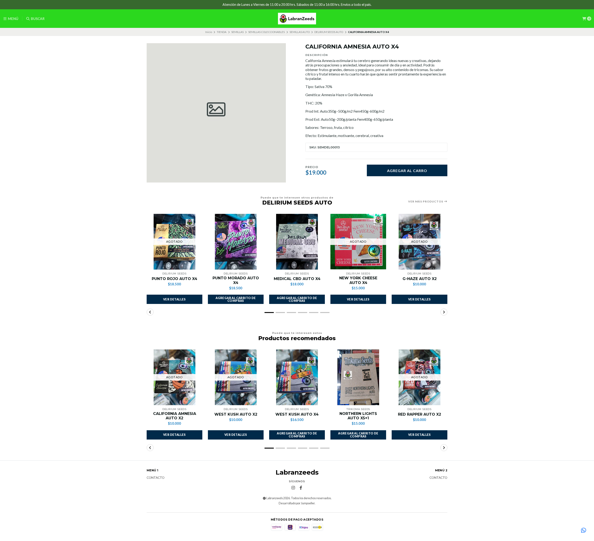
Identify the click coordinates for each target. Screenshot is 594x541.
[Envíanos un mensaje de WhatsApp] (583, 530)
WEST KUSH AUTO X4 (297, 414)
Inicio (208, 31)
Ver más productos (426, 201)
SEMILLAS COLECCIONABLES (266, 31)
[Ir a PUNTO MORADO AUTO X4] (236, 242)
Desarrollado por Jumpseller (297, 503)
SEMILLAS (237, 31)
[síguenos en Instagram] (293, 488)
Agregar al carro (407, 170)
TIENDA (221, 31)
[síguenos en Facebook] (300, 488)
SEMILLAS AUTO (300, 31)
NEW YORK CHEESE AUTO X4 (358, 280)
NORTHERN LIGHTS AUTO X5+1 (358, 415)
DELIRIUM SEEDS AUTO (328, 31)
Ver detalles (174, 299)
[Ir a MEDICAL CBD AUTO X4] (297, 242)
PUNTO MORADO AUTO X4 (236, 280)
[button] (236, 299)
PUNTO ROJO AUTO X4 (174, 279)
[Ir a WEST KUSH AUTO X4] (297, 377)
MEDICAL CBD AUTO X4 (297, 279)
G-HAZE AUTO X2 (420, 279)
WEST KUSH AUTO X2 (235, 414)
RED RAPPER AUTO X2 (419, 414)
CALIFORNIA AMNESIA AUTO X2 (174, 415)
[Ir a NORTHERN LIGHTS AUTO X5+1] (358, 377)
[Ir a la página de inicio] (297, 18)
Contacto (156, 477)
